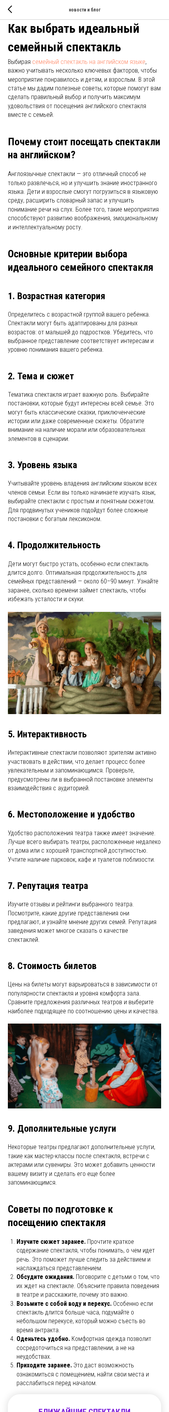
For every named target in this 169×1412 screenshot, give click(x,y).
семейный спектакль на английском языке (88, 62)
